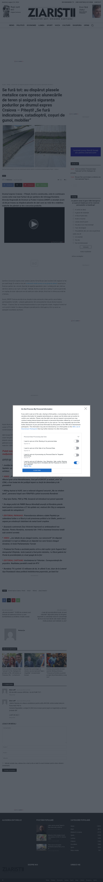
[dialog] (51, 441)
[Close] (86, 409)
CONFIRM (37, 470)
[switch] (76, 441)
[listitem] (51, 437)
